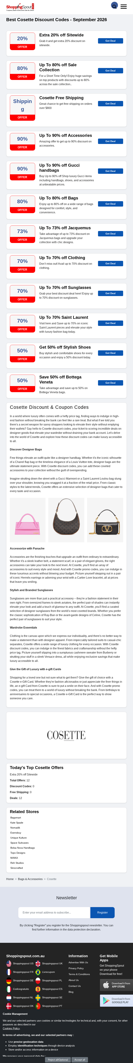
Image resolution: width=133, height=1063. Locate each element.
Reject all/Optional (58, 1059)
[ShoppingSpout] (20, 7)
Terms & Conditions (79, 974)
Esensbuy (15, 832)
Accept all (79, 1059)
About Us (74, 980)
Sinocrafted (16, 867)
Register (102, 912)
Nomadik (15, 827)
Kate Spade (16, 822)
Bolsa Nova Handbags (22, 847)
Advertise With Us (78, 962)
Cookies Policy (11, 1028)
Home (10, 879)
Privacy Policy (76, 968)
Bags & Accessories (30, 879)
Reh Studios (17, 862)
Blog (71, 992)
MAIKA (14, 857)
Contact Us (75, 986)
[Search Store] (114, 5)
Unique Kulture (18, 837)
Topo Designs (17, 852)
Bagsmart (15, 817)
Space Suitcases (19, 842)
